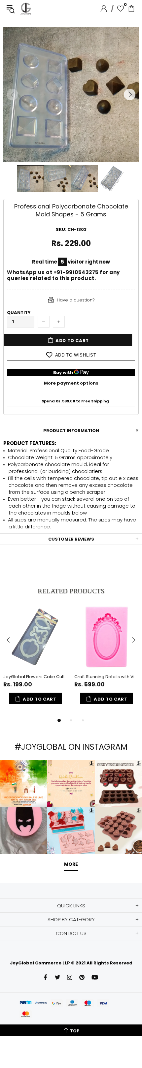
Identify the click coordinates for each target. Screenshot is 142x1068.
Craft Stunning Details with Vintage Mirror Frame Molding (106, 676)
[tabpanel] (35, 660)
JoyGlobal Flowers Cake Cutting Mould (35, 676)
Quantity (19, 312)
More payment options (71, 383)
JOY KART (26, 9)
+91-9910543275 (76, 272)
